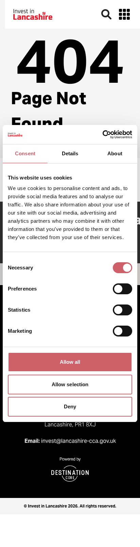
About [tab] (114, 153)
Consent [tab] (25, 153)
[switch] (122, 288)
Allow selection (70, 384)
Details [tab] (70, 153)
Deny (70, 406)
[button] (124, 14)
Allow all (70, 362)
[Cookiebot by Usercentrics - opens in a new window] (102, 134)
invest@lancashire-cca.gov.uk (78, 440)
